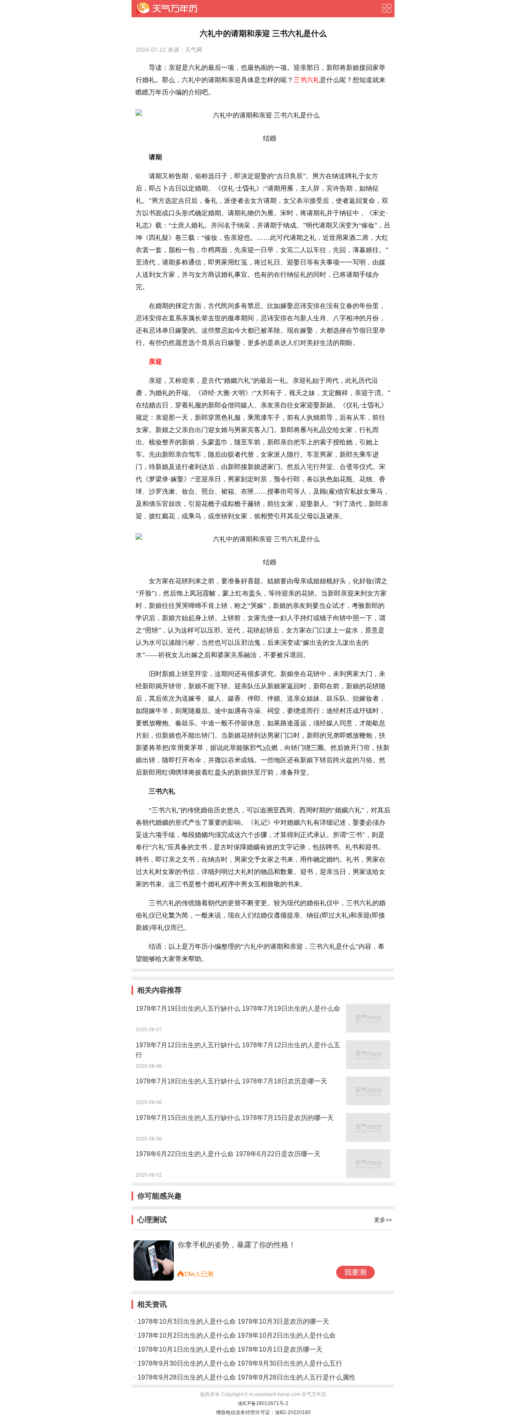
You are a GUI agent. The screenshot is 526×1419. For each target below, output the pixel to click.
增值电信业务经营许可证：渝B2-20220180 (263, 1412)
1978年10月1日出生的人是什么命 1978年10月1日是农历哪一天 (230, 1349)
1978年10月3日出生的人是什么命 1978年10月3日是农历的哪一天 (233, 1321)
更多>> (383, 1220)
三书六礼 (306, 79)
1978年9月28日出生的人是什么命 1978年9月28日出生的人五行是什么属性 (246, 1377)
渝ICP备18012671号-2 (263, 1403)
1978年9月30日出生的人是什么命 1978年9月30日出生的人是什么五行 (240, 1363)
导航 (386, 8)
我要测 (355, 1272)
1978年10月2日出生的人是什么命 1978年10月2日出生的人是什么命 (237, 1335)
